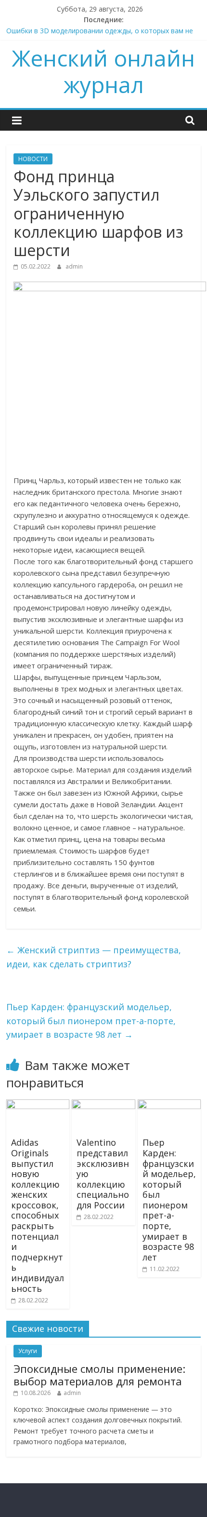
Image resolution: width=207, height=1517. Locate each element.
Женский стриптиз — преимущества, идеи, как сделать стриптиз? (93, 957)
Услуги (27, 1351)
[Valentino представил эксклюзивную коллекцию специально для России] (103, 1105)
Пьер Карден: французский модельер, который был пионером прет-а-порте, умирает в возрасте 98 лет (91, 1021)
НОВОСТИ (33, 159)
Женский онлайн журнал (103, 71)
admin (74, 266)
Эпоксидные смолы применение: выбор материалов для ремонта (99, 1374)
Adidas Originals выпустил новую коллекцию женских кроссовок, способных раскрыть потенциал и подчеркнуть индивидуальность (37, 1215)
